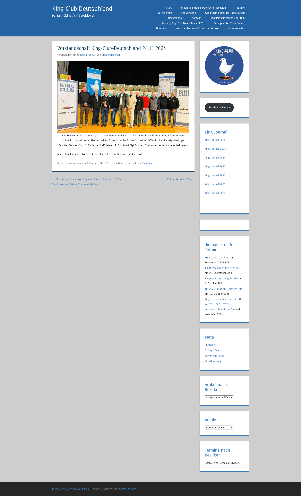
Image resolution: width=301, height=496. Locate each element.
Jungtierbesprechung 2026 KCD (222, 268)
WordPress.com (127, 488)
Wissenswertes (236, 28)
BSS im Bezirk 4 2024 (181, 179)
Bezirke (240, 7)
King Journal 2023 (215, 166)
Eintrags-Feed (212, 350)
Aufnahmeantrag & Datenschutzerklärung (203, 7)
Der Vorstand (188, 12)
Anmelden (210, 344)
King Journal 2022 (215, 175)
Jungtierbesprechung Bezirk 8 (222, 278)
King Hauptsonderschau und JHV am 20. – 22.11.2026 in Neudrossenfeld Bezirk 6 (223, 304)
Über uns (161, 28)
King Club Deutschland (82, 8)
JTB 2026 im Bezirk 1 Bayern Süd (223, 288)
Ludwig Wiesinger (111, 54)
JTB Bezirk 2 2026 (215, 257)
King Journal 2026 (215, 140)
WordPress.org (213, 361)
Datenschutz (164, 12)
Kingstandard (175, 17)
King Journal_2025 (215, 148)
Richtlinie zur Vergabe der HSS (227, 17)
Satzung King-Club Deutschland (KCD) (183, 23)
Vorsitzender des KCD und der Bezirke (197, 28)
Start (169, 7)
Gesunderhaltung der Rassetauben (225, 12)
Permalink (146, 163)
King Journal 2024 (215, 157)
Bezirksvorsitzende (219, 107)
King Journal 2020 (215, 193)
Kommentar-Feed (215, 355)
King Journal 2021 (215, 184)
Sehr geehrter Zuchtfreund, (229, 23)
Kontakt (196, 17)
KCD (89, 163)
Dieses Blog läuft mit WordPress (70, 488)
